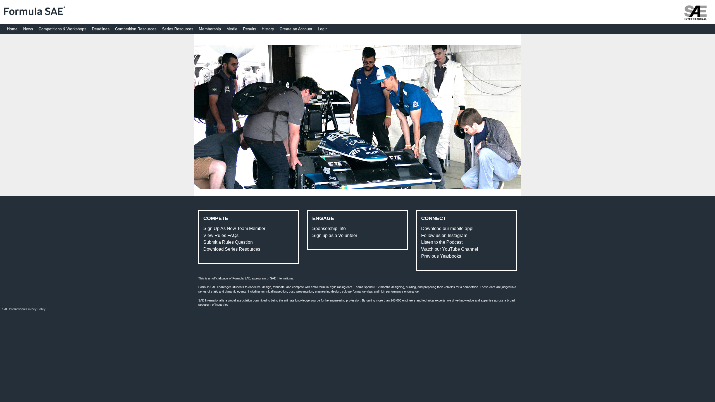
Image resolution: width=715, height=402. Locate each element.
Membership (210, 29)
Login (323, 29)
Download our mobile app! (447, 228)
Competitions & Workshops (62, 29)
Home (12, 29)
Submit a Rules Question (228, 242)
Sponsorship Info (329, 228)
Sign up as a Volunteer (334, 235)
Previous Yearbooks (441, 256)
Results (249, 29)
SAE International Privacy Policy (24, 309)
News (28, 29)
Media (232, 29)
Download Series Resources (231, 249)
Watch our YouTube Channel (449, 249)
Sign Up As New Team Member (234, 228)
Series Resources (177, 29)
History (268, 29)
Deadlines (100, 29)
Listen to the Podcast (442, 242)
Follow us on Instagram (444, 235)
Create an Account (296, 29)
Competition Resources (135, 29)
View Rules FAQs (221, 235)
